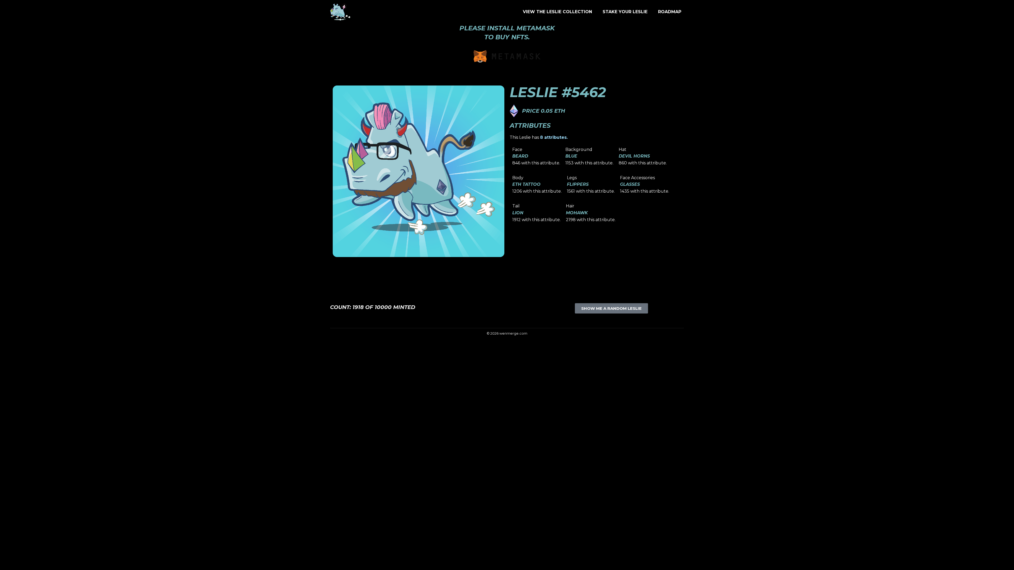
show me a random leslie (611, 308)
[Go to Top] (1006, 562)
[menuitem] (557, 12)
